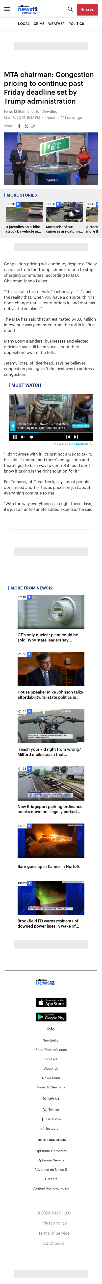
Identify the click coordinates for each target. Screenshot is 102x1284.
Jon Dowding (46, 111)
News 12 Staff (15, 111)
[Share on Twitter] (26, 126)
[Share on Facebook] (19, 126)
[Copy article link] (33, 126)
